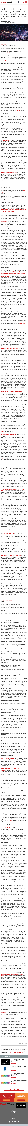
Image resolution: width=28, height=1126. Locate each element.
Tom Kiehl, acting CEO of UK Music (9, 172)
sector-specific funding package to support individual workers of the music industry (13, 210)
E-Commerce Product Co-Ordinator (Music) (17, 1074)
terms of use (14, 1111)
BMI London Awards (7, 600)
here (26, 56)
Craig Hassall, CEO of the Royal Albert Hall (11, 555)
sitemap (14, 1113)
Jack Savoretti (10, 758)
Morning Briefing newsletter (16, 1052)
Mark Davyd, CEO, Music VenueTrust (9, 348)
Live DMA (18, 110)
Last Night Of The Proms (6, 827)
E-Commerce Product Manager (19, 1080)
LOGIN (20, 2)
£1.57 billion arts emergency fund (15, 53)
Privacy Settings (14, 1115)
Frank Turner (4, 758)
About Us (14, 1110)
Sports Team (10, 820)
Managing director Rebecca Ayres (8, 434)
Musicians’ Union (7, 140)
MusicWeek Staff (6, 21)
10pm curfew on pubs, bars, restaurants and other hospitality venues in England (13, 272)
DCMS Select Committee (8, 533)
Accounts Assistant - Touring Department (18, 1067)
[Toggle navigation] (26, 2)
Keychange (4, 458)
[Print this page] (26, 1043)
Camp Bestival (4, 186)
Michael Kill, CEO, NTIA (6, 276)
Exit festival (3, 1012)
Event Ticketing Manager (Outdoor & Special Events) (18, 1060)
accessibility (14, 1112)
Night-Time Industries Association (17, 853)
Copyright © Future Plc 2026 (14, 1124)
